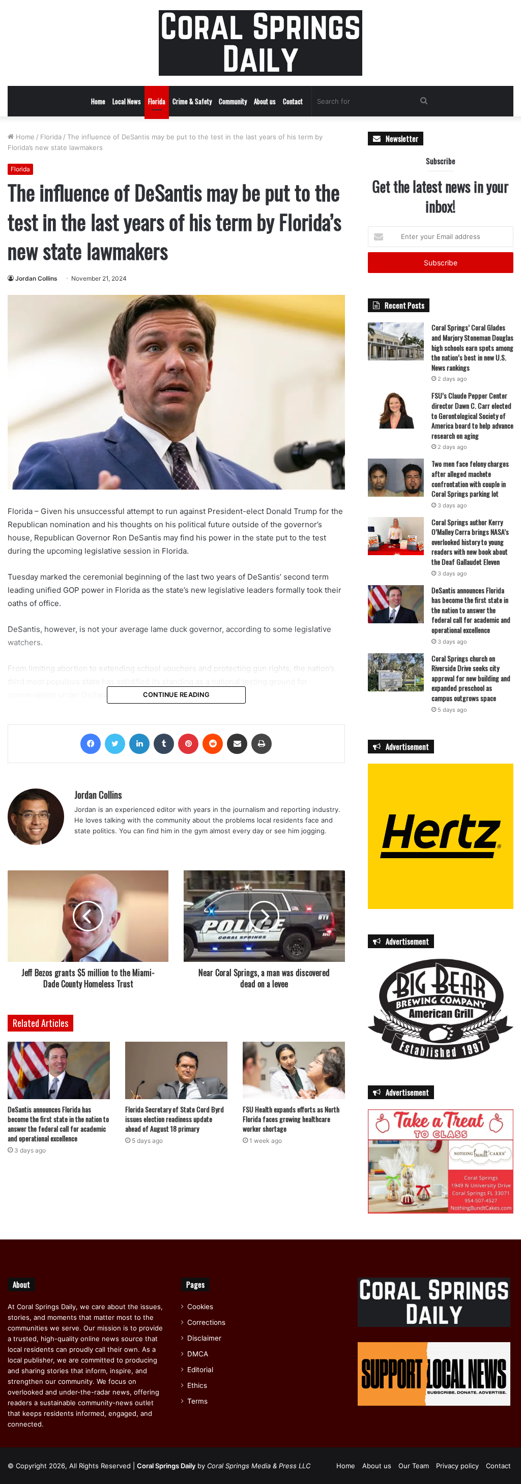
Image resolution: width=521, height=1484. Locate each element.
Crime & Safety (192, 101)
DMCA (197, 1354)
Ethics (197, 1385)
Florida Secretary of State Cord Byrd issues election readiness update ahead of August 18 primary (174, 1119)
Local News (126, 101)
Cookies (200, 1307)
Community (233, 101)
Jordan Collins (36, 278)
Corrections (206, 1322)
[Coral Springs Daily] (260, 43)
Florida (156, 101)
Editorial (200, 1370)
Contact (293, 101)
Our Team (413, 1466)
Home (98, 101)
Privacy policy (457, 1466)
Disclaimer (204, 1338)
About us (265, 101)
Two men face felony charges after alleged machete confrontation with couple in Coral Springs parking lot (470, 478)
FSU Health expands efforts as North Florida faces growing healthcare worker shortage (291, 1119)
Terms (197, 1401)
